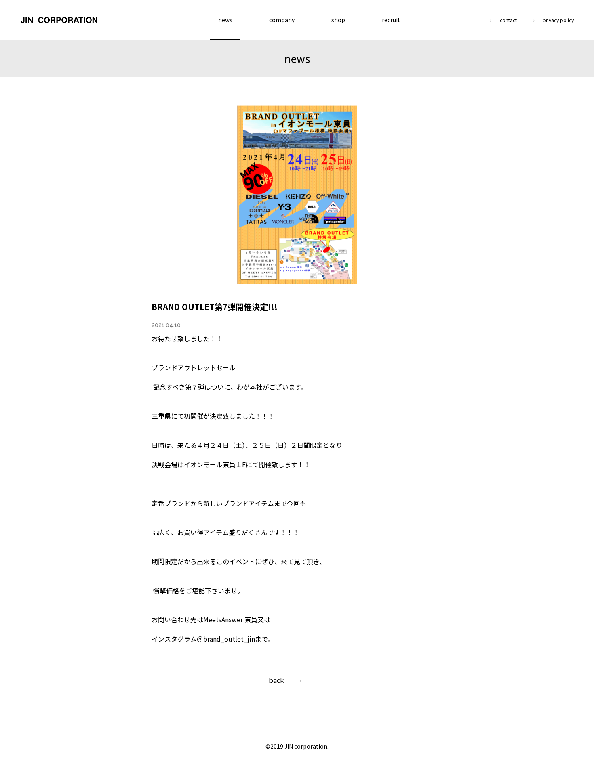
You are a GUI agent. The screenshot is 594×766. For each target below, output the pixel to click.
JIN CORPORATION (59, 20)
